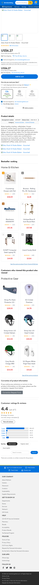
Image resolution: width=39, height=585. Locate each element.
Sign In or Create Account (14, 468)
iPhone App (5, 558)
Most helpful (6, 448)
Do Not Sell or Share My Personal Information (15, 551)
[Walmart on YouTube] (11, 568)
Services (16, 7)
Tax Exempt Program (8, 533)
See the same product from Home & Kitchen (24, 264)
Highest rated (24, 444)
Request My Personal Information (12, 548)
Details (17, 104)
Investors (4, 488)
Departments (8, 7)
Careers (4, 483)
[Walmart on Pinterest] (14, 568)
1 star (3, 437)
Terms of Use (6, 540)
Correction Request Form (12, 392)
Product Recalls (6, 530)
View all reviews (8, 422)
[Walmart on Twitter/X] (7, 568)
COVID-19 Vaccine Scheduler (10, 519)
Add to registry (29, 108)
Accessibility (5, 527)
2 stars (3, 435)
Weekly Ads (27, 470)
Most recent (12, 444)
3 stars (3, 433)
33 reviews (15, 45)
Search (34, 452)
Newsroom (5, 486)
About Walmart (6, 480)
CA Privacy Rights (7, 545)
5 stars (3, 428)
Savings (24, 7)
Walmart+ (5, 509)
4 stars (3, 430)
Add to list (11, 108)
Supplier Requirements (8, 494)
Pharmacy (5, 522)
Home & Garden (19, 122)
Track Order (14, 470)
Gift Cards (5, 512)
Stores (4, 504)
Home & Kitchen (29, 122)
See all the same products (30, 375)
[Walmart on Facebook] (3, 568)
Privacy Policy (6, 542)
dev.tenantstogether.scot (22, 60)
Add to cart (19, 76)
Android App (5, 560)
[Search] (30, 3)
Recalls (4, 524)
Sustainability (6, 491)
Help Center (31, 468)
